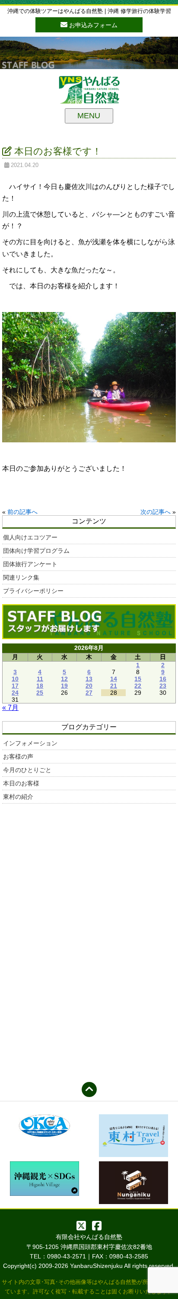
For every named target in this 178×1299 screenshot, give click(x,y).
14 (113, 678)
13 (89, 678)
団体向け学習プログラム (36, 550)
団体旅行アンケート (30, 564)
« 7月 (10, 707)
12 (64, 678)
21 (113, 685)
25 (39, 692)
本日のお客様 (21, 783)
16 (162, 678)
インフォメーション (30, 743)
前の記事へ (22, 511)
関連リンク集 (21, 577)
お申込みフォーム (92, 25)
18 (39, 685)
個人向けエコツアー (30, 537)
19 (64, 685)
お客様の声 (18, 756)
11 (40, 678)
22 (137, 685)
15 (137, 678)
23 (162, 685)
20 (89, 685)
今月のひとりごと (27, 769)
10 (15, 678)
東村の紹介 (18, 796)
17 (15, 685)
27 (89, 692)
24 (15, 692)
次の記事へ (155, 511)
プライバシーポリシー (33, 590)
